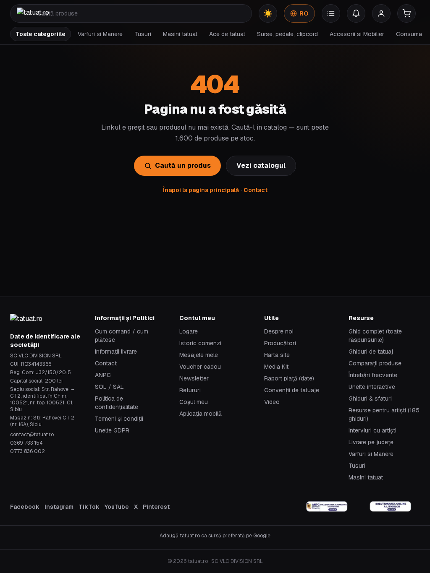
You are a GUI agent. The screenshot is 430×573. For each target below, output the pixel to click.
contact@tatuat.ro (32, 434)
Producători (280, 343)
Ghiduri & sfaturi (370, 398)
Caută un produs (183, 165)
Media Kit (276, 366)
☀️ (268, 13)
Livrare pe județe (371, 442)
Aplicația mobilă (200, 413)
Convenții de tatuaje (291, 390)
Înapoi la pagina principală (201, 190)
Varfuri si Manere (100, 34)
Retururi (190, 390)
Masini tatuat (180, 34)
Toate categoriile (41, 34)
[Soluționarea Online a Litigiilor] (390, 506)
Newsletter (194, 378)
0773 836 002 (27, 451)
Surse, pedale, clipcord (287, 34)
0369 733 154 (26, 443)
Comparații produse (375, 363)
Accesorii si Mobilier (357, 34)
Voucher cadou (200, 366)
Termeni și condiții (119, 418)
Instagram (59, 506)
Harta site (277, 355)
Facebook (24, 506)
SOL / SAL (109, 387)
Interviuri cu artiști (372, 430)
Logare (188, 331)
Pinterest (156, 506)
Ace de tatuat (227, 34)
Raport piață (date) (289, 378)
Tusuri (142, 34)
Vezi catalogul (261, 165)
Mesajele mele (198, 355)
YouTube (117, 506)
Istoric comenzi (200, 343)
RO (304, 13)
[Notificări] (356, 13)
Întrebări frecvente (373, 375)
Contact (255, 190)
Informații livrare (116, 351)
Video (272, 402)
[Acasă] (33, 13)
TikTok (89, 506)
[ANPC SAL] (327, 506)
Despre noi (279, 331)
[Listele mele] (331, 13)
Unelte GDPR (112, 430)
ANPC (103, 375)
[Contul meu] (381, 13)
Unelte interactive (372, 387)
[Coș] (406, 13)
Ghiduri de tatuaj (371, 351)
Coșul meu (193, 402)
